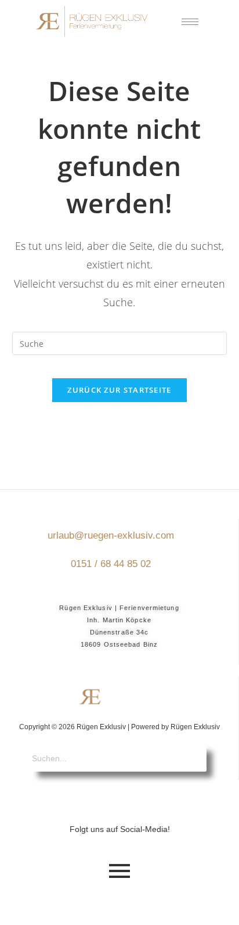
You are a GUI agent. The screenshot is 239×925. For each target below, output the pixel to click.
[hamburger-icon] (190, 22)
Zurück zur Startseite (119, 390)
